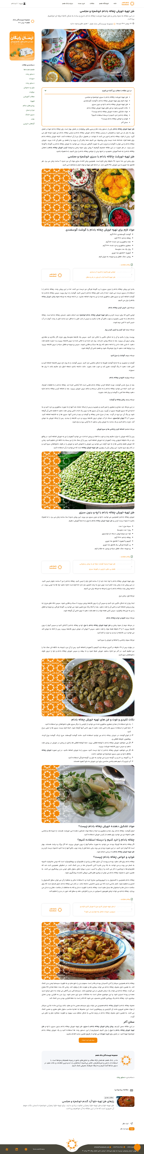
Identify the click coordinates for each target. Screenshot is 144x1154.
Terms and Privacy (39, 1149)
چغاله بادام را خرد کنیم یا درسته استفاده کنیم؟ (109, 115)
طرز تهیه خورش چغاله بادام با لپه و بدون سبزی (110, 104)
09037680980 (118, 1147)
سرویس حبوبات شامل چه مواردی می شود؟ (99, 911)
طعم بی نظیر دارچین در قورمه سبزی (102, 569)
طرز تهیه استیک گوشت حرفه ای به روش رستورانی (97, 564)
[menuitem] (115, 3)
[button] (45, 90)
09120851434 (132, 1147)
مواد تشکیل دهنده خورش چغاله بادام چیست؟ (110, 111)
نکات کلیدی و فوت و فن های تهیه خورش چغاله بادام (107, 108)
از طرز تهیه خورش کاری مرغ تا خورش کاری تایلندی (97, 906)
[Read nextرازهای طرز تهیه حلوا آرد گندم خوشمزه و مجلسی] (125, 1103)
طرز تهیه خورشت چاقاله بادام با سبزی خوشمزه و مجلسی (106, 97)
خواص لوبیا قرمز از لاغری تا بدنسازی (102, 272)
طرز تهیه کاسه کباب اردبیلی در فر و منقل (100, 277)
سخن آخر (124, 122)
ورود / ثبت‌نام (16, 3)
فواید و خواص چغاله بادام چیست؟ (114, 118)
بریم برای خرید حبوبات (88, 1040)
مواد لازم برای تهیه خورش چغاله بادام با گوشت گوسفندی (106, 100)
